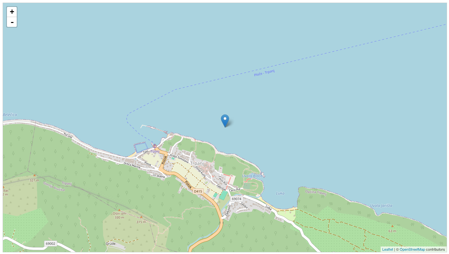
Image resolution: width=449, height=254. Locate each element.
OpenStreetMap (412, 249)
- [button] (12, 22)
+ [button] (12, 12)
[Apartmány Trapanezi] (225, 121)
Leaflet (387, 249)
